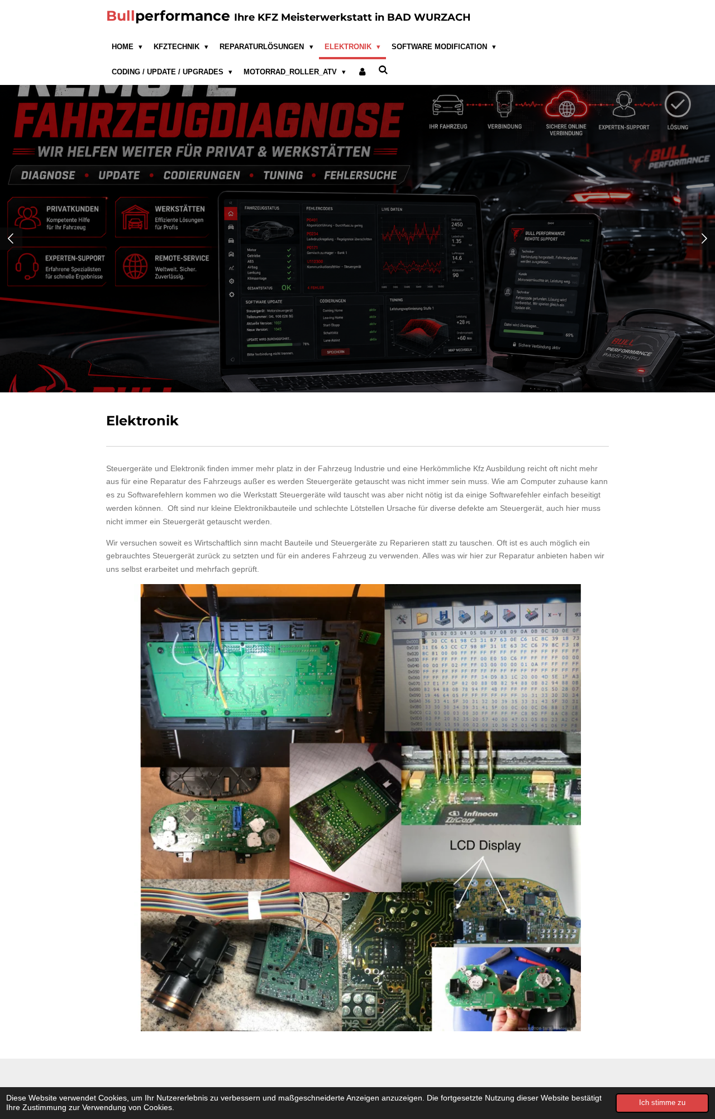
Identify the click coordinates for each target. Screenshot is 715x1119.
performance (288, 15)
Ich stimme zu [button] (662, 1103)
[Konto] (362, 72)
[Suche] (383, 70)
